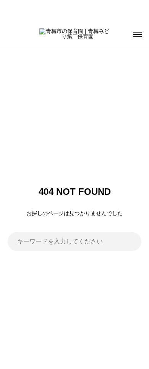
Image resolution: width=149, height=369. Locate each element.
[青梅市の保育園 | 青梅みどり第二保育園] (74, 34)
